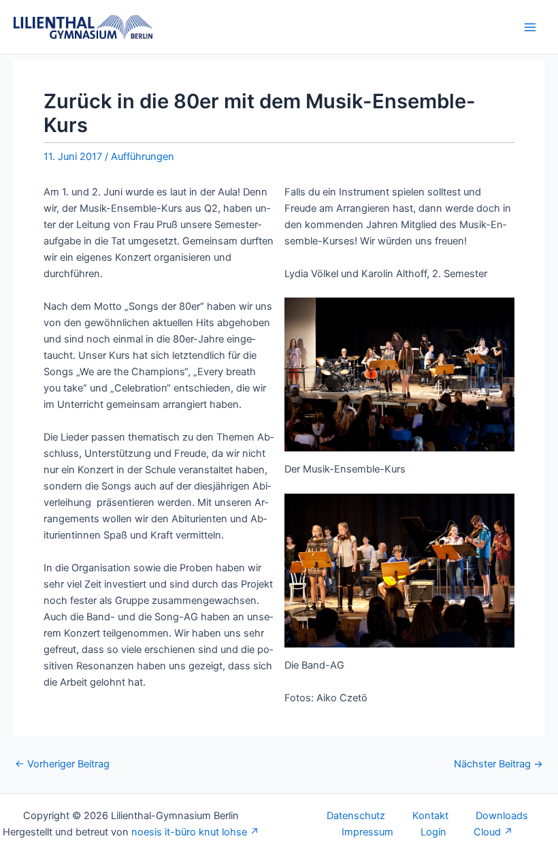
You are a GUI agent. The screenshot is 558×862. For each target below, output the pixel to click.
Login (433, 832)
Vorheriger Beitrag (62, 764)
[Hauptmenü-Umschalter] (530, 27)
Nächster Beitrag (498, 764)
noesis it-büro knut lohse (189, 832)
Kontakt (430, 816)
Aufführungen (142, 156)
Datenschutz (356, 816)
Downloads (502, 816)
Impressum (367, 832)
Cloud (487, 832)
